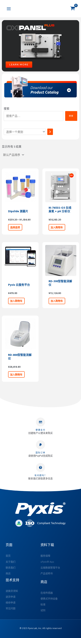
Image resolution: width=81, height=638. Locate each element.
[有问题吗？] (40, 467)
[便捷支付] (40, 422)
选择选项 (15, 227)
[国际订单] (40, 444)
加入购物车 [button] (57, 227)
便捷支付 (40, 430)
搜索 (6, 108)
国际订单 (40, 453)
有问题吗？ (40, 475)
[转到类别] (50, 132)
